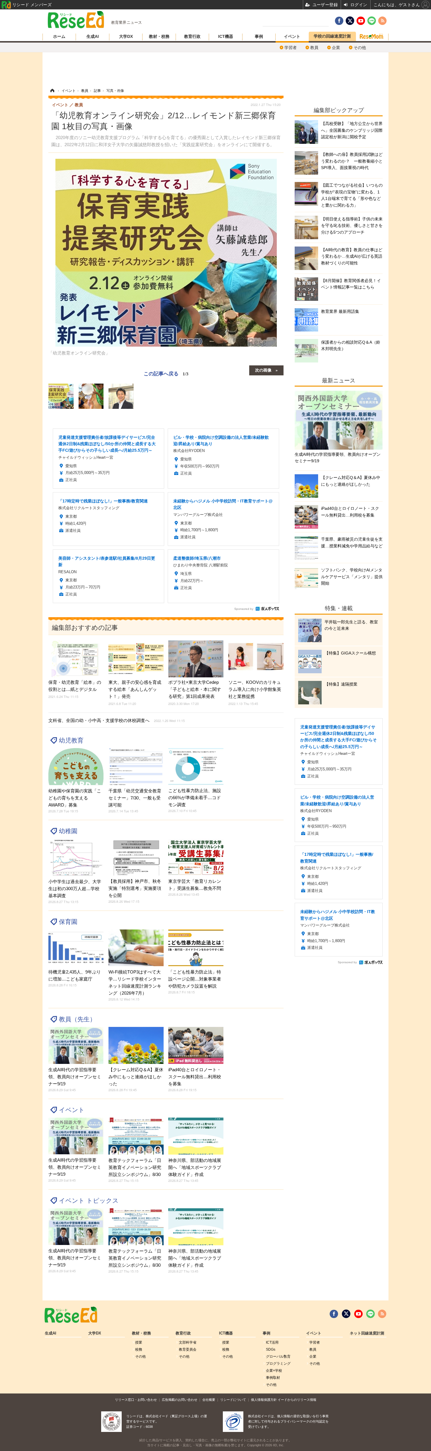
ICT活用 (272, 1342)
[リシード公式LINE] (370, 1314)
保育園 (68, 921)
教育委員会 (187, 1349)
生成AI (92, 36)
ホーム (59, 36)
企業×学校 (274, 1371)
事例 (259, 36)
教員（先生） (77, 1019)
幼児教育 (71, 740)
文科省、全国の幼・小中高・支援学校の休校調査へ (116, 720)
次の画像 (263, 370)
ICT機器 (225, 36)
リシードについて (233, 1399)
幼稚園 (68, 831)
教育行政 (192, 36)
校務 (138, 1349)
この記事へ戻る (166, 373)
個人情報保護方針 (264, 1399)
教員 (314, 47)
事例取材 (273, 1378)
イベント (292, 36)
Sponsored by (243, 608)
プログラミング (278, 1363)
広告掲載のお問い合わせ (179, 1399)
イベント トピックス (89, 1200)
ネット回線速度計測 (367, 1333)
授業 (138, 1342)
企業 (336, 47)
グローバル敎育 (278, 1356)
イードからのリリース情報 (297, 1399)
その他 (360, 47)
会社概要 (208, 1399)
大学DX (126, 36)
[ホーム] (52, 91)
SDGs (270, 1349)
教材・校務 (159, 36)
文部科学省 (187, 1342)
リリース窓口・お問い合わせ (136, 1399)
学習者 (290, 47)
